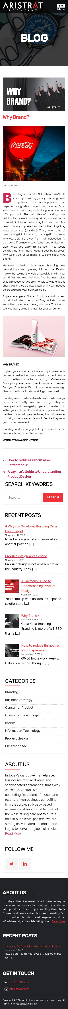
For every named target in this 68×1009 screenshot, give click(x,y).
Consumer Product (19, 707)
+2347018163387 (19, 982)
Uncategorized (16, 746)
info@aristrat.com (19, 989)
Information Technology (22, 731)
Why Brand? (16, 117)
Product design (16, 738)
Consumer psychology (22, 715)
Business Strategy (18, 700)
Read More (13, 833)
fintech (10, 723)
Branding (11, 692)
